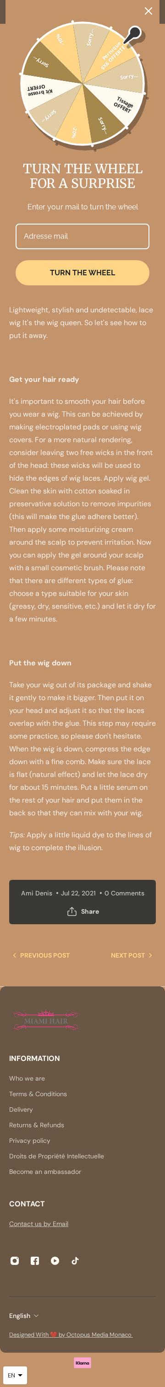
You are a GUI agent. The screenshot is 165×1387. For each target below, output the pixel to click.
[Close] (149, 11)
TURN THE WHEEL (82, 272)
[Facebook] (35, 1261)
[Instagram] (15, 1261)
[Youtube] (55, 1261)
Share (90, 911)
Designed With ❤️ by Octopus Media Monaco (71, 1335)
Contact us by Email (38, 1224)
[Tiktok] (75, 1261)
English (19, 1316)
